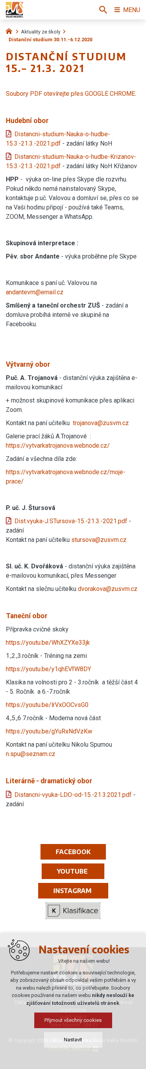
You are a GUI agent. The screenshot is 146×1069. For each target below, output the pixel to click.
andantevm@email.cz (34, 292)
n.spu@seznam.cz (30, 754)
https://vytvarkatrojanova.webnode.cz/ (58, 445)
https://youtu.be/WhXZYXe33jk (48, 642)
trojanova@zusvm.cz (101, 423)
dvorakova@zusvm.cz (107, 589)
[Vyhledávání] (103, 10)
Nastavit (73, 1040)
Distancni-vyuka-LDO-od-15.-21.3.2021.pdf (73, 794)
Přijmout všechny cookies (73, 1020)
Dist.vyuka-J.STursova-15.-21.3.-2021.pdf (70, 521)
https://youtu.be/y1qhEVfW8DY (48, 669)
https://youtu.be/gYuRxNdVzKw (49, 731)
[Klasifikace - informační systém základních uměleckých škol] (73, 911)
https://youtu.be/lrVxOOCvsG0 (47, 705)
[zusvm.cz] (11, 30)
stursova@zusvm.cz (99, 539)
